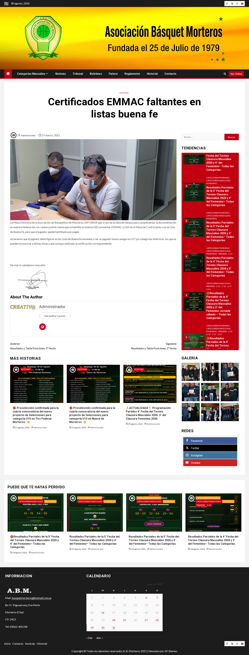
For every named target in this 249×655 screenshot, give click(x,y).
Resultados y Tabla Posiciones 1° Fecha (33, 346)
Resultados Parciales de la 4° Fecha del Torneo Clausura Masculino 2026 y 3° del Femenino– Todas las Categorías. (220, 266)
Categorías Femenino (218, 177)
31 (113, 627)
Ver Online (236, 73)
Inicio (7, 643)
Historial (152, 73)
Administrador (28, 135)
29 (92, 627)
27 (146, 620)
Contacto (170, 73)
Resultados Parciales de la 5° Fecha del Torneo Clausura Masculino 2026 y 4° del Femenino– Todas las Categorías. (94, 540)
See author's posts (54, 315)
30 (102, 627)
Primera (222, 254)
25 (124, 620)
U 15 (224, 286)
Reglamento (132, 73)
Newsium (154, 651)
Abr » (99, 637)
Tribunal (78, 73)
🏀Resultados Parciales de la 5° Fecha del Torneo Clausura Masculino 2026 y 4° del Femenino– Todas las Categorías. (220, 159)
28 (157, 620)
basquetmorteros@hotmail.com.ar (32, 597)
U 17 (230, 254)
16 (102, 612)
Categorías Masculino (31, 73)
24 (113, 620)
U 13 (218, 286)
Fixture (113, 73)
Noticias (60, 73)
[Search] (225, 74)
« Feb (89, 637)
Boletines (96, 73)
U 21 (208, 289)
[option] (210, 156)
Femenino (211, 183)
